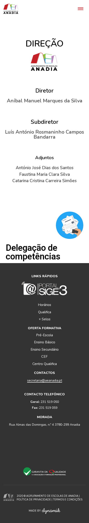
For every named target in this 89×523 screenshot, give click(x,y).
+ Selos (44, 319)
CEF (44, 356)
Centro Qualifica (44, 364)
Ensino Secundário (45, 349)
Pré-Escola (44, 335)
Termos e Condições (67, 499)
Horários (44, 305)
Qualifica (44, 312)
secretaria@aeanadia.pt (44, 380)
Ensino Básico (44, 342)
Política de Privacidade (34, 499)
